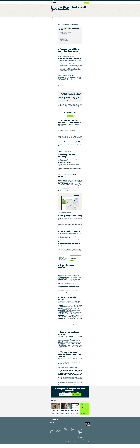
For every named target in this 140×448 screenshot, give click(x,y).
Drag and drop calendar (66, 427)
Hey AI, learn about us (80, 433)
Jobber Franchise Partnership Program (80, 427)
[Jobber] (54, 419)
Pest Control (51, 429)
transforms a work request (69, 378)
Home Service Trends (80, 431)
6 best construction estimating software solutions (67, 56)
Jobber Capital (65, 431)
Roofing (50, 431)
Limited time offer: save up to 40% (57, 0)
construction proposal (66, 313)
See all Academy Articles (84, 400)
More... (50, 432)
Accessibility (74, 441)
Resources (69, 2)
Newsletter (72, 428)
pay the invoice (69, 382)
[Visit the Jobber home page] (53, 2)
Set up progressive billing (63, 34)
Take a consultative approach (64, 39)
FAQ (71, 430)
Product (59, 2)
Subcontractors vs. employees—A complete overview (68, 283)
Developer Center (73, 426)
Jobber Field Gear (80, 432)
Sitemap (89, 441)
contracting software (71, 45)
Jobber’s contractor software (70, 377)
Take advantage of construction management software (67, 41)
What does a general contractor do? (65, 241)
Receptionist (65, 429)
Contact (79, 434)
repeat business (79, 137)
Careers (78, 430)
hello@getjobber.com (80, 437)
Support (72, 431)
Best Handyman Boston (65, 367)
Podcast (72, 427)
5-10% (67, 70)
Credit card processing (66, 430)
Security (87, 441)
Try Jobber (76, 394)
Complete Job (65, 428)
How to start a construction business (66, 151)
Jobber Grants (72, 429)
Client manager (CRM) (66, 426)
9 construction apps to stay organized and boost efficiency (68, 190)
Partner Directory (80, 429)
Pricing (66, 2)
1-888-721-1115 (81, 2)
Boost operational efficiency (63, 33)
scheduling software (70, 180)
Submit (72, 260)
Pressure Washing (58, 430)
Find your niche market (63, 35)
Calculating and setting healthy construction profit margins (68, 108)
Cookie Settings (78, 441)
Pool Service (51, 430)
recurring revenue (79, 247)
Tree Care (57, 431)
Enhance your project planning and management (66, 32)
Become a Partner (80, 426)
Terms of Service (83, 441)
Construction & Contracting (58, 424)
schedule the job (64, 380)
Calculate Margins (70, 115)
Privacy (71, 441)
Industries (62, 2)
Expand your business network (64, 40)
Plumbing (57, 429)
